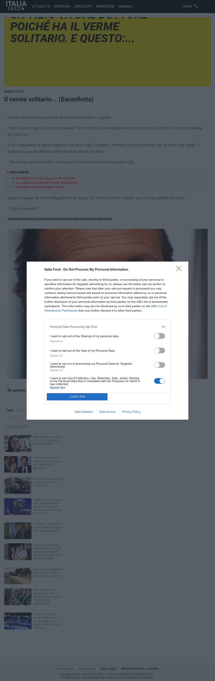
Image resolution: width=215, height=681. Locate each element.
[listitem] (107, 327)
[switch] (159, 336)
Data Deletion (84, 411)
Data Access (107, 411)
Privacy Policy (131, 411)
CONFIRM (77, 396)
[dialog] (107, 341)
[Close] (180, 270)
